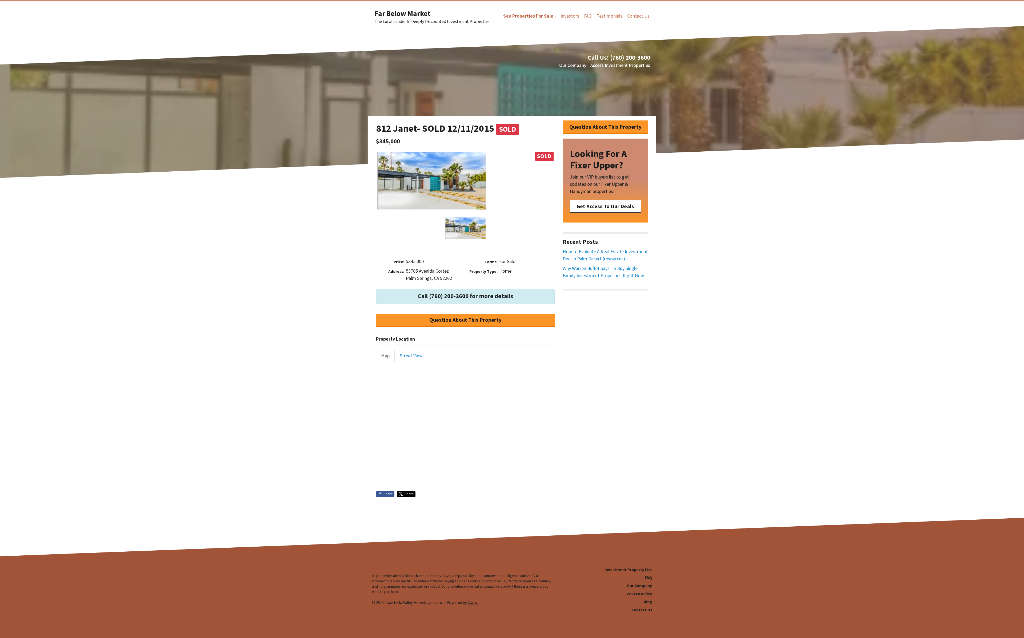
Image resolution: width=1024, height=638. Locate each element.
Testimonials (609, 16)
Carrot (473, 602)
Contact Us (638, 16)
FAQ (588, 16)
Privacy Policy (639, 594)
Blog (648, 602)
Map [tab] (385, 356)
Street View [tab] (411, 356)
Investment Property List (628, 570)
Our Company (572, 65)
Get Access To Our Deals (605, 206)
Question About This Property (465, 320)
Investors (570, 16)
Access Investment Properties (620, 65)
